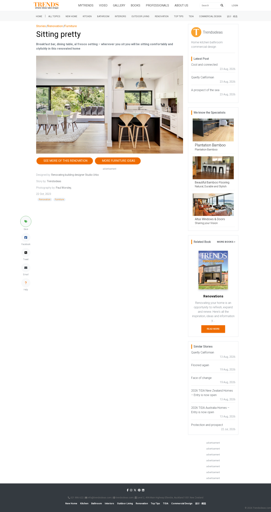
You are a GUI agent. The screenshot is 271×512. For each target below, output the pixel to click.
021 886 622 (76, 497)
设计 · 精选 (232, 16)
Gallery (119, 5)
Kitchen (87, 16)
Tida (191, 16)
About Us (181, 5)
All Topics (54, 16)
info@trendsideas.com (99, 497)
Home (39, 16)
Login (235, 5)
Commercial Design (210, 16)
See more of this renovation (64, 160)
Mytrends (85, 5)
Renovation (161, 16)
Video (103, 5)
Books (135, 5)
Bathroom (103, 16)
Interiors (120, 16)
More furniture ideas (117, 160)
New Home (71, 16)
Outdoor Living (140, 16)
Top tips (178, 16)
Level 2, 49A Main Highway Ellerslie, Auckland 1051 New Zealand (170, 497)
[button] (25, 221)
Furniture (59, 199)
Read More (213, 329)
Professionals (157, 5)
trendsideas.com (124, 497)
